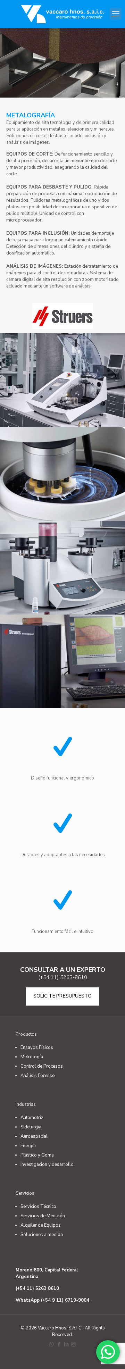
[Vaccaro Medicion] (62, 13)
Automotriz (31, 1118)
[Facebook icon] (58, 1344)
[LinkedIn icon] (66, 1344)
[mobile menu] (116, 14)
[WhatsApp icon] (51, 1344)
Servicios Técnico (38, 1206)
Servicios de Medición (42, 1216)
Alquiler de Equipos (40, 1225)
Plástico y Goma (37, 1155)
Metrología (31, 1057)
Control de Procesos (41, 1066)
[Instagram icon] (73, 1344)
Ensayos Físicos (36, 1047)
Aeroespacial (34, 1136)
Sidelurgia (30, 1127)
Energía (28, 1146)
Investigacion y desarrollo (47, 1164)
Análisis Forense (37, 1075)
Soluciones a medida (41, 1235)
